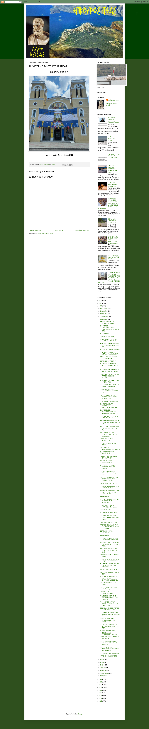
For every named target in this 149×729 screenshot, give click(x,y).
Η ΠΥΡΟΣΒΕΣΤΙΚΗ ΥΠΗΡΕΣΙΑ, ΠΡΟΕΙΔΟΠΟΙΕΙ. (114, 155)
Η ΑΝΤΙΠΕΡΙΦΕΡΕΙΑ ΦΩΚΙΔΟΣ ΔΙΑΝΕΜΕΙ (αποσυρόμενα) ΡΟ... (110, 345)
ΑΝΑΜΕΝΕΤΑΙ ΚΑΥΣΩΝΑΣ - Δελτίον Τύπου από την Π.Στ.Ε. (109, 472)
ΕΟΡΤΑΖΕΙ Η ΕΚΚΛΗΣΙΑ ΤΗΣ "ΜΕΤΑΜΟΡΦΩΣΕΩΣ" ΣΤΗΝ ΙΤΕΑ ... (110, 626)
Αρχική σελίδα (58, 230)
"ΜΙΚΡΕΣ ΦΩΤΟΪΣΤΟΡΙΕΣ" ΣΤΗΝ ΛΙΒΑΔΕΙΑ (108, 357)
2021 (100, 679)
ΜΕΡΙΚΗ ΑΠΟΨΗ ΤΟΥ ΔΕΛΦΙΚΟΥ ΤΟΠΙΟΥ (107, 322)
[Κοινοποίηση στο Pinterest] (72, 165)
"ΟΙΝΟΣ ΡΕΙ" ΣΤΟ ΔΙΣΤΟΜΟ (108, 522)
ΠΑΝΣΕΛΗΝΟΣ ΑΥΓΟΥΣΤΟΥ (109, 483)
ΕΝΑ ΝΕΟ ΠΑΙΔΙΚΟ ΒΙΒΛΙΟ (108, 515)
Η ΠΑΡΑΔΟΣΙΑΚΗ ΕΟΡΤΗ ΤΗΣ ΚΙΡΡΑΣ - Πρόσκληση (109, 385)
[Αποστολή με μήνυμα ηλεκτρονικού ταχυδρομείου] (63, 165)
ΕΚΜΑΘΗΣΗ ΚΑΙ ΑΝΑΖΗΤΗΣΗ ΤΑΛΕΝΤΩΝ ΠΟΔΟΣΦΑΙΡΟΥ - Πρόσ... (110, 422)
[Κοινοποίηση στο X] (68, 165)
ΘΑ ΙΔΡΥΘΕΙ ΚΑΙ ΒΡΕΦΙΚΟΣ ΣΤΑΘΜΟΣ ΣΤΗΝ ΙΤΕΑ (109, 340)
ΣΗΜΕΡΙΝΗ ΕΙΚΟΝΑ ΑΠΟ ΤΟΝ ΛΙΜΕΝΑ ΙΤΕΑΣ (109, 381)
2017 (100, 690)
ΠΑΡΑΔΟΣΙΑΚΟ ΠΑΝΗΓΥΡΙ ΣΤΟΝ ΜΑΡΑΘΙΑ (108, 457)
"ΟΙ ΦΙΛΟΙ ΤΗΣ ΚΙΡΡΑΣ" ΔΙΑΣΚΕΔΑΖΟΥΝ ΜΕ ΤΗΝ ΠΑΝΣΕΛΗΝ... (109, 603)
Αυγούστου (104, 319)
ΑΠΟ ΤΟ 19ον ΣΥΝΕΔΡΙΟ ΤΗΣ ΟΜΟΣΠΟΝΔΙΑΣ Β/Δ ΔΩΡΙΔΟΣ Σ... (109, 501)
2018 (100, 687)
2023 (100, 303)
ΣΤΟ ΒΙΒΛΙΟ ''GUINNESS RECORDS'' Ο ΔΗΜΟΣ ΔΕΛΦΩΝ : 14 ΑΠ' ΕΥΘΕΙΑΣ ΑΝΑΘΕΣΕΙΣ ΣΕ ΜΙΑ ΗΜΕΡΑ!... (109, 203)
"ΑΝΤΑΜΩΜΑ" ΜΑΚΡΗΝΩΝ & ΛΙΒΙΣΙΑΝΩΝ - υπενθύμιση (109, 370)
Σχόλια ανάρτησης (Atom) (45, 233)
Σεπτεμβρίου (104, 316)
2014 (100, 698)
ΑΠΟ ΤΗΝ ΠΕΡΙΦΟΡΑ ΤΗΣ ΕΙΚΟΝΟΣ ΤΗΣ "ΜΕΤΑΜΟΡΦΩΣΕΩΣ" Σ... (109, 578)
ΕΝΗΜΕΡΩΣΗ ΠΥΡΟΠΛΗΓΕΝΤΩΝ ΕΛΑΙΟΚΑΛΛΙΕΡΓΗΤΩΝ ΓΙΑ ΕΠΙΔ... (109, 328)
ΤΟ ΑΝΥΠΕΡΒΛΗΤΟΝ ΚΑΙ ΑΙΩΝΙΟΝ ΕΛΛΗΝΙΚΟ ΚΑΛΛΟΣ (108, 466)
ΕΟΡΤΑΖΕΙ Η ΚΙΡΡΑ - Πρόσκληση (106, 532)
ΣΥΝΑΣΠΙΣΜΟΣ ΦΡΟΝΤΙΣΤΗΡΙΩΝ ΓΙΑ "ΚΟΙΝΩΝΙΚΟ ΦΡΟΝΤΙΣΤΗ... (110, 411)
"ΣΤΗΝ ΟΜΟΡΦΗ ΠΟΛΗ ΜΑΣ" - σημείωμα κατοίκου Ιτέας (109, 560)
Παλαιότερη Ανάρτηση (82, 230)
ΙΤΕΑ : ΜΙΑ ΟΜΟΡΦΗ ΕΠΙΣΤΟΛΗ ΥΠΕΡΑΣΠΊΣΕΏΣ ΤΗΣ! (113, 169)
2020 (100, 682)
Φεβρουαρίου (104, 673)
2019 (100, 684)
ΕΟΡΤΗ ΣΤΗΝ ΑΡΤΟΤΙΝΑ (108, 361)
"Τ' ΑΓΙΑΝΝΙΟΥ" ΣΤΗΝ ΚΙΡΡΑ (109, 401)
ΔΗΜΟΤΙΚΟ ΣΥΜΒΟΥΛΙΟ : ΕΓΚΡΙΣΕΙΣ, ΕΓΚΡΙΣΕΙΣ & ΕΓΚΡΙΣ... (109, 365)
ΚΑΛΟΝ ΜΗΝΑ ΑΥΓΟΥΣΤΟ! (108, 656)
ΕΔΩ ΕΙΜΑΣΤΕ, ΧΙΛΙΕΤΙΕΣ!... (109, 512)
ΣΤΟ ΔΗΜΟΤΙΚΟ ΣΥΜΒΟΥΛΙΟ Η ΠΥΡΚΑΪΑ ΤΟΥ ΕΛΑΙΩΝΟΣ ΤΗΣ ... (110, 544)
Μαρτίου (103, 670)
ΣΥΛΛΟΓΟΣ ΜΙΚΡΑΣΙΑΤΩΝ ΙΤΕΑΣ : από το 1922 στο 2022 (108, 550)
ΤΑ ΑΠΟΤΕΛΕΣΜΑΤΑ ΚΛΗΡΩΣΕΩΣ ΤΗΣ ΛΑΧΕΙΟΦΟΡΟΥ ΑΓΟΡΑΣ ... (109, 405)
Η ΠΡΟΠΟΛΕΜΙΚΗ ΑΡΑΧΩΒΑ (109, 653)
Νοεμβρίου (104, 311)
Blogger (80, 714)
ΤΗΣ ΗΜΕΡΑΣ (104, 334)
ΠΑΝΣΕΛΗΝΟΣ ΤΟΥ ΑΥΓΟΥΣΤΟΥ (106, 439)
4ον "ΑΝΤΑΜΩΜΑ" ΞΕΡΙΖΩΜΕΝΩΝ (106, 461)
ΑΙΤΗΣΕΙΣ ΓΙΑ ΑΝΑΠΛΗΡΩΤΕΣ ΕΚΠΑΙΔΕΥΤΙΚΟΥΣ (109, 487)
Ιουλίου (102, 659)
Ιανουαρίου (104, 676)
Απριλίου (103, 668)
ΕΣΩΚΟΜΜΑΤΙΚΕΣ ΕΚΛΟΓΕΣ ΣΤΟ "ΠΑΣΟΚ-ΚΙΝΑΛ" (109, 609)
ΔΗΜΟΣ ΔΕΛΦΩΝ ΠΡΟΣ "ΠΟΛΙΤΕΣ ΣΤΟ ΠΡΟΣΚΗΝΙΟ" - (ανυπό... (108, 632)
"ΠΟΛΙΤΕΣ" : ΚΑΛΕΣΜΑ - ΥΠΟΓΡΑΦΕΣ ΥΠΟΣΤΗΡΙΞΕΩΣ (113, 120)
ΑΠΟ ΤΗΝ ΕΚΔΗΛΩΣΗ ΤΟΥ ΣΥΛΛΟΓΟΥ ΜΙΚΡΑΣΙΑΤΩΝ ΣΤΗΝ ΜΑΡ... (109, 526)
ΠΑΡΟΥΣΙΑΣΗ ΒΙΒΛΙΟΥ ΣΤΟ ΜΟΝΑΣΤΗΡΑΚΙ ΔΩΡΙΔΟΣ (109, 539)
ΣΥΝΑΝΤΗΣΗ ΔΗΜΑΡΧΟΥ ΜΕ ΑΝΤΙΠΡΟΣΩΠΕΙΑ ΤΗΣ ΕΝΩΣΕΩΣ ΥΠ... (109, 492)
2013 (100, 701)
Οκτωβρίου (104, 314)
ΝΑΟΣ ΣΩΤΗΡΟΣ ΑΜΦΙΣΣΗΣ (109, 569)
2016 (100, 693)
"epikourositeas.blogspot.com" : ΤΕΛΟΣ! (113, 138)
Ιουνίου (102, 662)
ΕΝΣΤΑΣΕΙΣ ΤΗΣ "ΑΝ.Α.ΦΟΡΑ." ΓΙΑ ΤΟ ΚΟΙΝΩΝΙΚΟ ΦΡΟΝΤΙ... (110, 376)
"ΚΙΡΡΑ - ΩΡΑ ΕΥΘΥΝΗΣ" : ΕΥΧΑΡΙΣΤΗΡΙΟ (113, 220)
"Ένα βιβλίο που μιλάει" (107, 336)
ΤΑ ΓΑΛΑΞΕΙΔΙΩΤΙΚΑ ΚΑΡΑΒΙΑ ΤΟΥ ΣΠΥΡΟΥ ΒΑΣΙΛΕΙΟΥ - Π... (109, 428)
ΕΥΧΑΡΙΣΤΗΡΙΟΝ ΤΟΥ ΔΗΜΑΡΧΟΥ (107, 452)
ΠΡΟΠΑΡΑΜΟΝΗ (105, 510)
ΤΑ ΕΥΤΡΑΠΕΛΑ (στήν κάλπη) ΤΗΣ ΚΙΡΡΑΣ (113, 257)
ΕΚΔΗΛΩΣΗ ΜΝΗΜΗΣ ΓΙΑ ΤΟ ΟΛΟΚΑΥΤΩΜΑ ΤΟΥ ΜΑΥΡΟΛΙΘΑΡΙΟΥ (109, 479)
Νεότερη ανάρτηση (35, 230)
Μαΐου (102, 665)
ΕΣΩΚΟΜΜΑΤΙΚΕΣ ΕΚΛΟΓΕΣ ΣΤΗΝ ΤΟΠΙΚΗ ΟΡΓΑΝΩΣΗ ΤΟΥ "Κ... (109, 390)
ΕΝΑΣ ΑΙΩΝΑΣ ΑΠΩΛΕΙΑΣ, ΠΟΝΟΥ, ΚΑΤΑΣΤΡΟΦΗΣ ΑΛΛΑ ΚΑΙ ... (108, 642)
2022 (100, 306)
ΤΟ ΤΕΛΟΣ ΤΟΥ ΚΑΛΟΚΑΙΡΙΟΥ (110, 350)
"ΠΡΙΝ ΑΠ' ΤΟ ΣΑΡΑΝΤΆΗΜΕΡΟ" (107, 592)
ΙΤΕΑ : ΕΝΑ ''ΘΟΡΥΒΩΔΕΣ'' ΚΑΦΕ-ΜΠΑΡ (112, 184)
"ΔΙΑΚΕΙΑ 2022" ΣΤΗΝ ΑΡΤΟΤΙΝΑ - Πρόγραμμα (108, 506)
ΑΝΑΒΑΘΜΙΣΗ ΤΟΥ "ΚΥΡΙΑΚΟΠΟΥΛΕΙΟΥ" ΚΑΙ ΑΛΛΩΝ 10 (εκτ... (109, 649)
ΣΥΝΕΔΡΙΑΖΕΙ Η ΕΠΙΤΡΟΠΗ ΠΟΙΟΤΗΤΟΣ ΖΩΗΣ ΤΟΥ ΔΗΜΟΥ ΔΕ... (109, 434)
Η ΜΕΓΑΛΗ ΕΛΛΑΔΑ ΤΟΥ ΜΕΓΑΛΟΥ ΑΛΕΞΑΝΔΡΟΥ (109, 353)
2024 (100, 300)
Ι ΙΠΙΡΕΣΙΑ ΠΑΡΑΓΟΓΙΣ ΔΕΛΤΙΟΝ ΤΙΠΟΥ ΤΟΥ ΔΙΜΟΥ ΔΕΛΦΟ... (107, 620)
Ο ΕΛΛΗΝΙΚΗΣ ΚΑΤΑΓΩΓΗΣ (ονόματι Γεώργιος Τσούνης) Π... (110, 614)
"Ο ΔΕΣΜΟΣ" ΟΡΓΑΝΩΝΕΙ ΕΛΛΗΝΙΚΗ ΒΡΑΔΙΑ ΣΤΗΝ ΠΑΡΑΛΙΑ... (109, 597)
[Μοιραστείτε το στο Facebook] (70, 165)
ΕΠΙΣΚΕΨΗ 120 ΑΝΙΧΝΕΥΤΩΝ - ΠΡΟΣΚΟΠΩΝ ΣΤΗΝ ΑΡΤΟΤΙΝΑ (109, 565)
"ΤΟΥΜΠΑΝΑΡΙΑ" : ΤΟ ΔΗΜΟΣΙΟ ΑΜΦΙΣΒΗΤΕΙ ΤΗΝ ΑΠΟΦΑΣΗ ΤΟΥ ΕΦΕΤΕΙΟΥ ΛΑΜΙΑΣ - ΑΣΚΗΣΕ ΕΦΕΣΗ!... (109, 278)
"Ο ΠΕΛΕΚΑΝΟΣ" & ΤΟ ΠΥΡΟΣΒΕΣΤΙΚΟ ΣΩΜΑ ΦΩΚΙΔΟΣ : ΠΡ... (108, 397)
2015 (100, 695)
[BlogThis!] (65, 165)
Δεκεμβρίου (104, 308)
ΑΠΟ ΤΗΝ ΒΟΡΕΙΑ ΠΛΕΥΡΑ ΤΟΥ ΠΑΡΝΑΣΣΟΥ (109, 417)
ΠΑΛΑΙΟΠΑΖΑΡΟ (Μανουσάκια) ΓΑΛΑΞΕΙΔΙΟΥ (110, 448)
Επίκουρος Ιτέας (113, 100)
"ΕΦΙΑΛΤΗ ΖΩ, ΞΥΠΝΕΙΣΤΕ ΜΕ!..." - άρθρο (108, 588)
